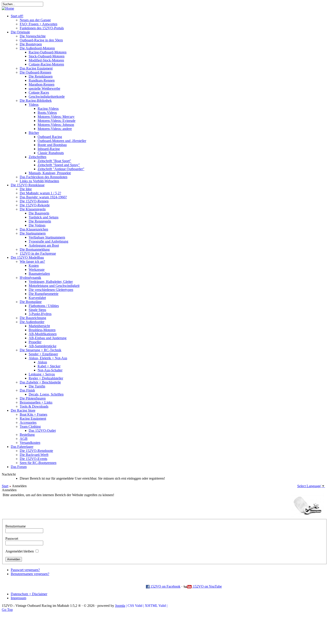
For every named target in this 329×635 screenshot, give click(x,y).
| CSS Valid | (135, 605)
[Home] (8, 8)
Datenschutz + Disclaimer (29, 594)
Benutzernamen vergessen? (30, 574)
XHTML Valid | (156, 605)
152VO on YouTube (207, 586)
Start (5, 486)
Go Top (7, 610)
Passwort (11, 538)
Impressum (18, 598)
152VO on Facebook (165, 586)
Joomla (120, 605)
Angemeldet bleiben (19, 551)
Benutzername (15, 526)
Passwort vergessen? (25, 570)
